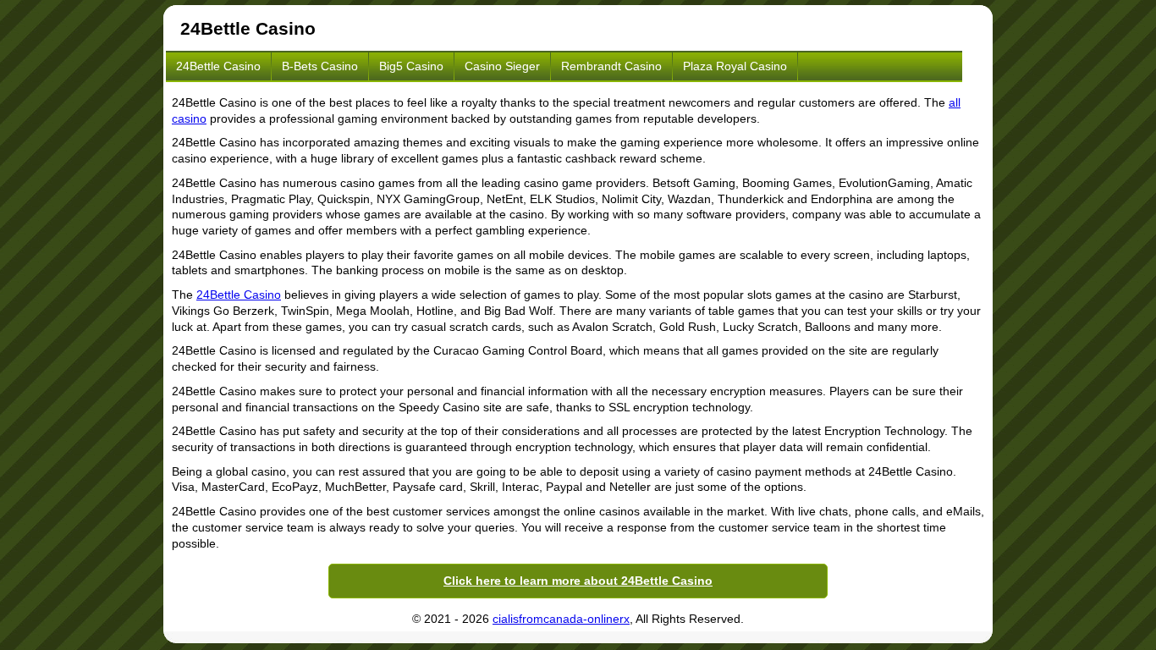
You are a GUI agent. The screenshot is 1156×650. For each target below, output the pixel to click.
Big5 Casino (411, 66)
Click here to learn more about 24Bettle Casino (578, 580)
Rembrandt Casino (611, 66)
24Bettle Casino (218, 66)
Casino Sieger (502, 66)
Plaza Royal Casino (735, 66)
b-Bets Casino (320, 66)
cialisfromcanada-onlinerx (561, 618)
